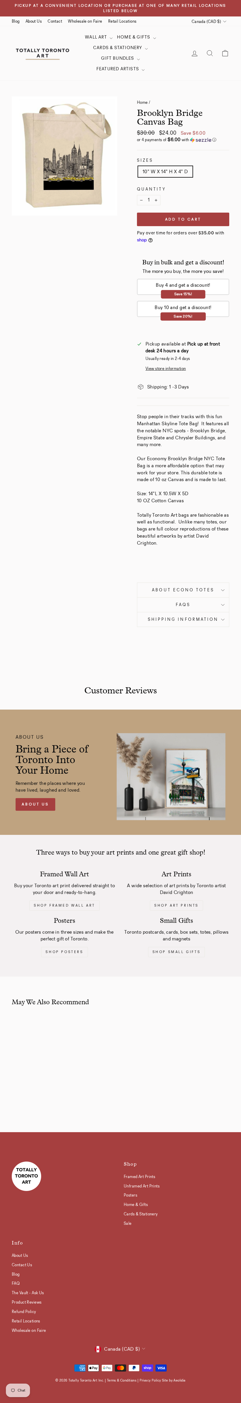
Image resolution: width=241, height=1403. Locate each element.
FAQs (183, 604)
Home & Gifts (134, 37)
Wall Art (96, 37)
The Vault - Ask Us (28, 1292)
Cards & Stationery (118, 47)
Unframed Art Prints (142, 1186)
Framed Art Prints (139, 1176)
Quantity (151, 189)
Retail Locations (122, 21)
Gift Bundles (118, 58)
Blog (16, 21)
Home (142, 102)
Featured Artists (118, 68)
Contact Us (22, 1264)
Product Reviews (26, 1302)
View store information (165, 368)
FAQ (16, 1283)
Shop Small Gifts (177, 952)
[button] (183, 140)
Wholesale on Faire (85, 21)
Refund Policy (24, 1311)
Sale (128, 1223)
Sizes (145, 160)
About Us (34, 21)
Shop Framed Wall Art (64, 905)
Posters (130, 1195)
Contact (55, 21)
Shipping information (183, 619)
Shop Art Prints (176, 905)
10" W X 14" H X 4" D (165, 172)
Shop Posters (64, 952)
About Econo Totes (183, 590)
